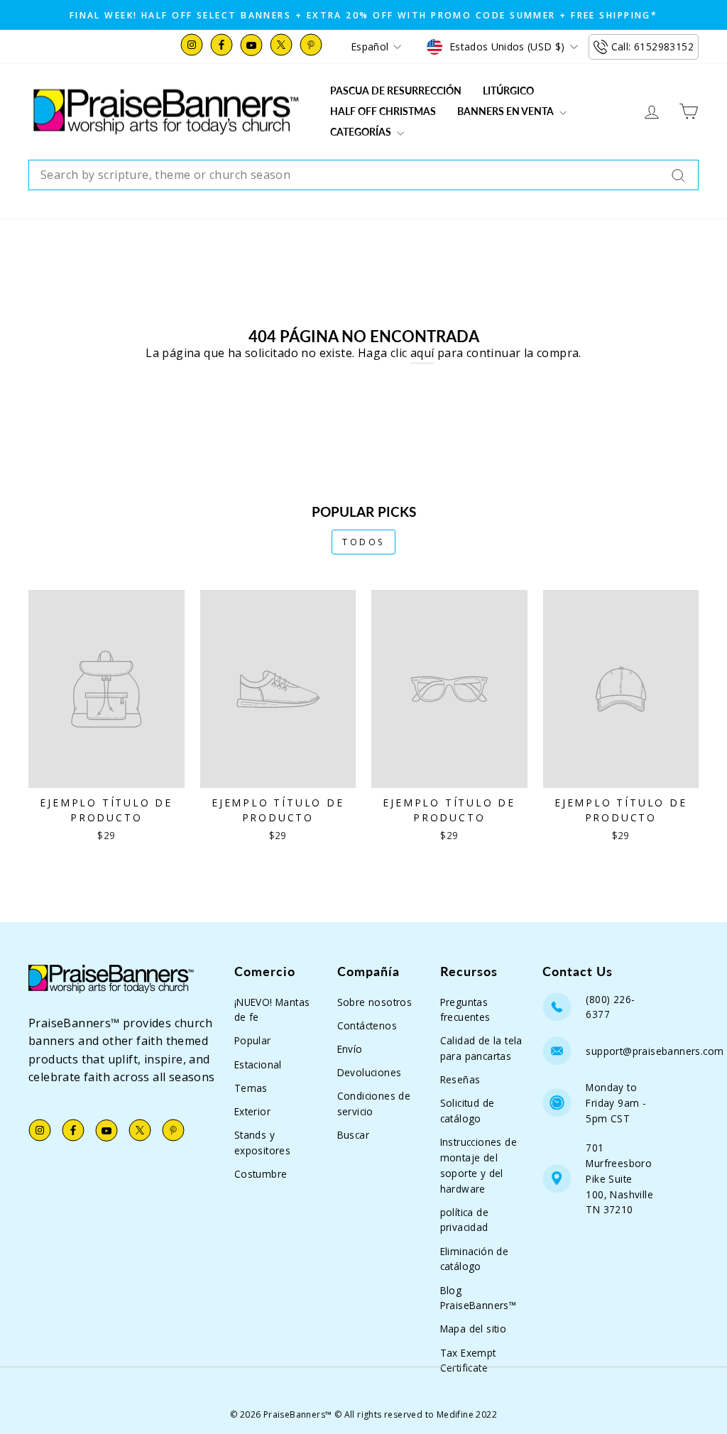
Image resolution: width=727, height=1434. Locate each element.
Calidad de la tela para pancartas (481, 1048)
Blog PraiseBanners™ (478, 1298)
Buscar (353, 1135)
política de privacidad (464, 1220)
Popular (252, 1040)
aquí (422, 353)
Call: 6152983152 (652, 46)
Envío (350, 1049)
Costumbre (261, 1174)
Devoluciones (369, 1072)
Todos (363, 542)
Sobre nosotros (374, 1002)
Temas (251, 1088)
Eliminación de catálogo (474, 1259)
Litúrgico (508, 90)
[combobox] (363, 175)
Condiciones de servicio (374, 1103)
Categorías (361, 132)
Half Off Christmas (383, 111)
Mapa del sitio (473, 1328)
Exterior (252, 1111)
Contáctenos (367, 1025)
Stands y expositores (262, 1142)
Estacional (258, 1064)
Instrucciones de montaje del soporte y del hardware (478, 1165)
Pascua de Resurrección (395, 90)
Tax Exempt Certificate (468, 1360)
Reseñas (460, 1079)
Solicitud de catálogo (467, 1110)
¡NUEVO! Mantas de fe (272, 1009)
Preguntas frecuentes (465, 1009)
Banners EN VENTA (506, 111)
